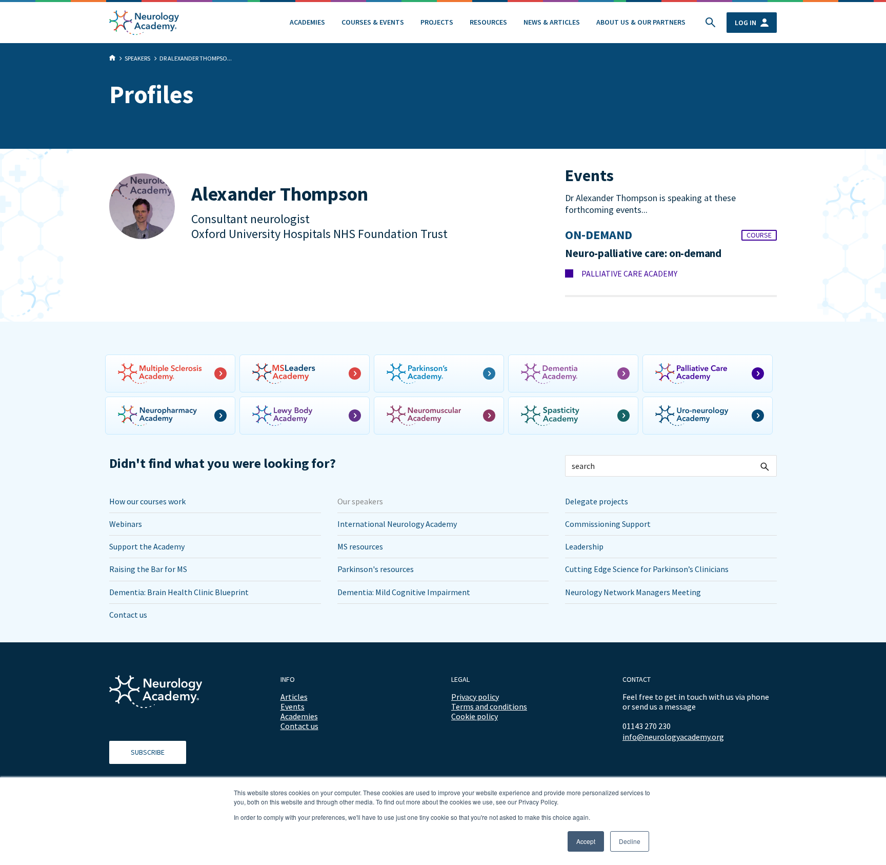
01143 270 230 (646, 726)
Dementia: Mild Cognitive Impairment (403, 592)
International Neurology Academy (397, 524)
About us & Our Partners (641, 22)
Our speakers (360, 501)
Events (292, 706)
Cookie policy (474, 716)
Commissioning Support (608, 524)
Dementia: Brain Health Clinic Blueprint (179, 592)
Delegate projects (596, 501)
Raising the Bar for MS (148, 569)
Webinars (125, 524)
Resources (488, 22)
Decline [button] (629, 841)
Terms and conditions (489, 706)
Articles (294, 697)
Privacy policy (475, 697)
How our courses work (147, 501)
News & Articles (551, 22)
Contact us (128, 615)
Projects (436, 22)
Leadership (584, 546)
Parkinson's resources (375, 569)
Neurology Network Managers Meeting (633, 592)
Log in (745, 22)
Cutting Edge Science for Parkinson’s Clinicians (647, 569)
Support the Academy (147, 546)
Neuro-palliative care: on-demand (643, 253)
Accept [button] (585, 841)
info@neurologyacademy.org (673, 737)
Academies (307, 22)
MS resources (360, 546)
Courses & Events (372, 22)
